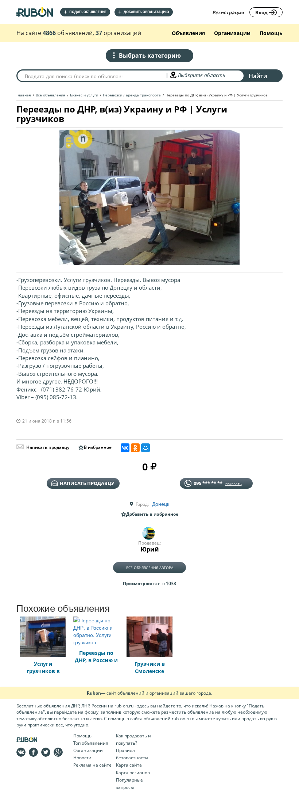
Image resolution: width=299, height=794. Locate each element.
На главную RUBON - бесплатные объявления (34, 12)
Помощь (271, 33)
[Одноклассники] (135, 447)
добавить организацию (143, 12)
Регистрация (228, 12)
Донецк (160, 503)
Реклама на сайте (92, 765)
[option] (149, 197)
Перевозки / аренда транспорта (132, 95)
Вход (262, 12)
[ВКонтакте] (125, 447)
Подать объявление (85, 12)
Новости (82, 758)
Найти (258, 76)
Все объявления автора (149, 567)
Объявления (188, 33)
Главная (23, 95)
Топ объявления (90, 743)
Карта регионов (133, 773)
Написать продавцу (47, 447)
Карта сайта (129, 765)
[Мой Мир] (145, 447)
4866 (49, 33)
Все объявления (50, 95)
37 (99, 33)
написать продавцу (87, 483)
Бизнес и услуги (84, 95)
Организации (232, 33)
